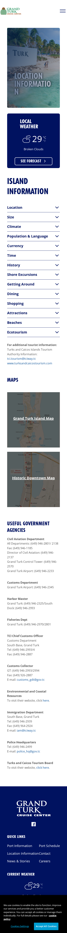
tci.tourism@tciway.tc (21, 359)
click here (42, 768)
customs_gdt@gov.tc (31, 680)
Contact (44, 853)
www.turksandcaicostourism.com (29, 363)
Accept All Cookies (46, 926)
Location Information (23, 853)
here (46, 700)
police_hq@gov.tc (28, 751)
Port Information (19, 846)
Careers (44, 861)
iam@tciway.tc (26, 730)
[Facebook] (33, 825)
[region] (33, 914)
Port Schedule (49, 846)
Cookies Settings (20, 926)
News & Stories (18, 861)
